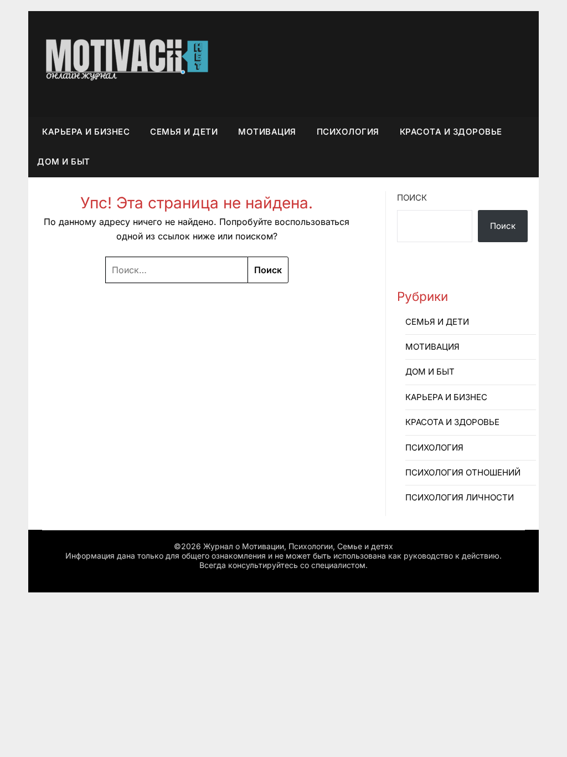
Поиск (412, 197)
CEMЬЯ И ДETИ (184, 131)
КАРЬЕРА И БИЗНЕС (86, 131)
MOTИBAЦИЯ (267, 131)
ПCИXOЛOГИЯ (348, 131)
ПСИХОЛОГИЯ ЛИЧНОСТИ (459, 497)
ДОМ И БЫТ (63, 161)
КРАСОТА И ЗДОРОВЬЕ (451, 131)
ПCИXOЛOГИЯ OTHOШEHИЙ (462, 472)
